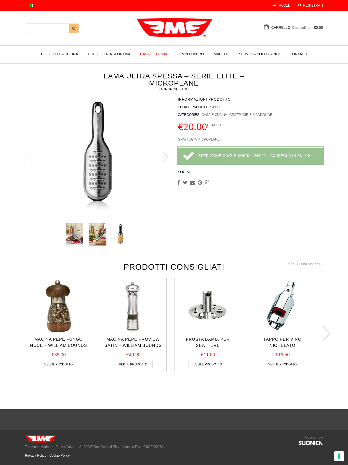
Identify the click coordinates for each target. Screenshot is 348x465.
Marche (221, 54)
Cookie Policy (59, 455)
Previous (30, 157)
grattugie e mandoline (250, 115)
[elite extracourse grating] (120, 234)
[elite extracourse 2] (97, 234)
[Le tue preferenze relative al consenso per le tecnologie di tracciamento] (339, 456)
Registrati (313, 5)
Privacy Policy (36, 455)
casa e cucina (153, 54)
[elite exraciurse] (74, 234)
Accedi (285, 5)
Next (165, 157)
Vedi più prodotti (304, 264)
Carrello (297, 27)
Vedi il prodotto (58, 364)
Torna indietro (174, 89)
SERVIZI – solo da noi (259, 54)
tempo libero (190, 54)
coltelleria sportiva (109, 54)
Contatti (298, 54)
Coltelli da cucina (59, 54)
